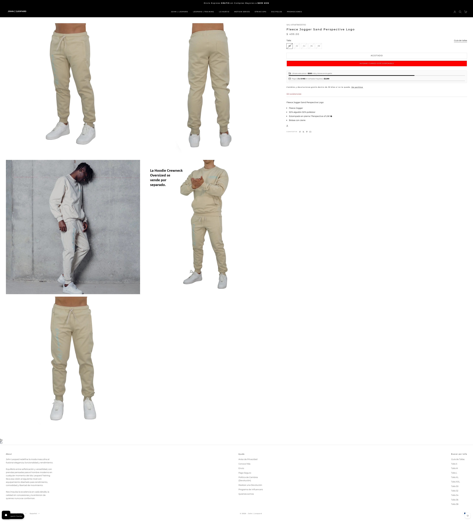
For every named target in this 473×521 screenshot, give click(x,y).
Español (33, 513)
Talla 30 (454, 486)
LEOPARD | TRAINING (203, 12)
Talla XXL (455, 482)
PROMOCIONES (294, 12)
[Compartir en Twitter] (303, 132)
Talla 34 (454, 495)
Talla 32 (454, 491)
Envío (241, 468)
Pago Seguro (244, 473)
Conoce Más (244, 464)
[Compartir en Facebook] (300, 132)
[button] (377, 63)
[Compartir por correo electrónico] (310, 132)
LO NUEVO (224, 12)
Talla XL (454, 477)
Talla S (454, 464)
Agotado (377, 55)
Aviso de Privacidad (247, 459)
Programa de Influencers (250, 489)
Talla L (454, 473)
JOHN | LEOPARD (179, 12)
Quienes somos (246, 494)
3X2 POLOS (276, 12)
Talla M (454, 468)
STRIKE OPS (260, 12)
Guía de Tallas (458, 459)
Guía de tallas (460, 40)
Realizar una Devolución (250, 485)
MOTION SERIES (242, 12)
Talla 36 (454, 500)
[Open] (6, 515)
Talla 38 (454, 504)
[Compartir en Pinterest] (307, 132)
